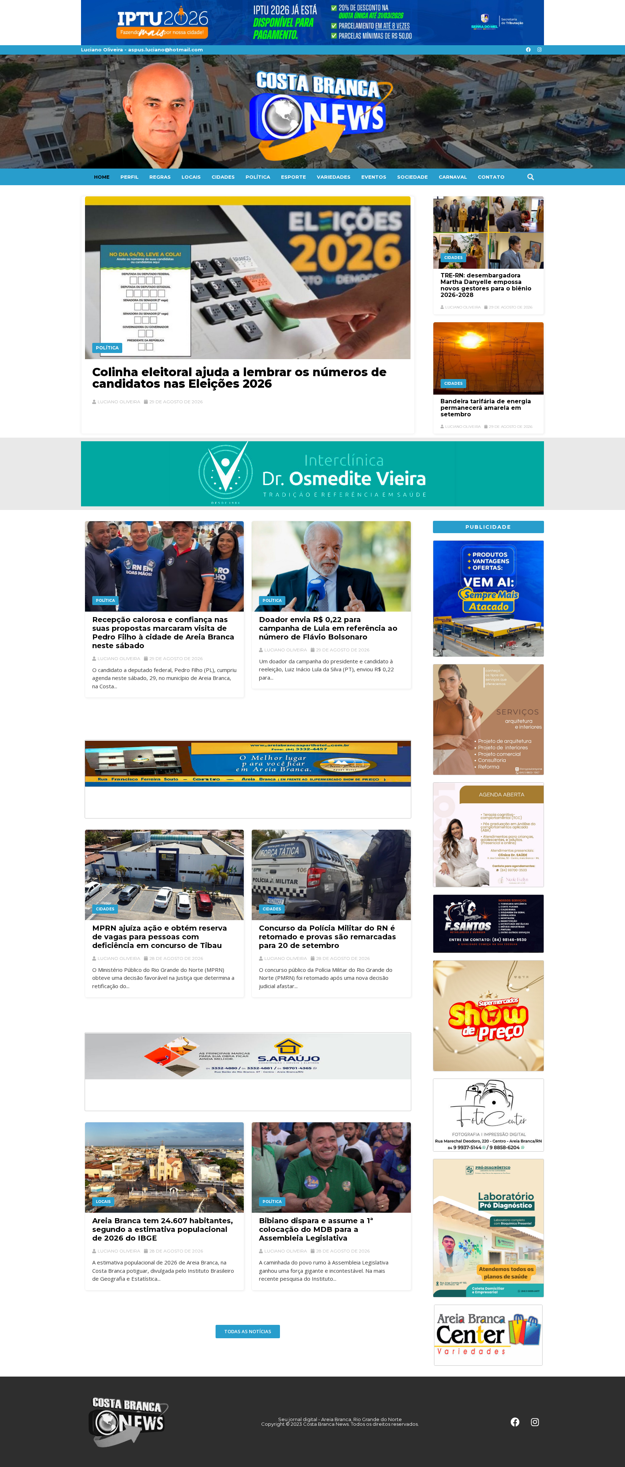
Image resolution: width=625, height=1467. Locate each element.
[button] (530, 177)
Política (107, 347)
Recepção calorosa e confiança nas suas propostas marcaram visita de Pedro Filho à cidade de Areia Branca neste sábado (163, 632)
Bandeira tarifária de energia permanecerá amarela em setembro (486, 408)
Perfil (129, 177)
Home (102, 177)
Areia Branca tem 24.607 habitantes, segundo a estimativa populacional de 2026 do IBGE (162, 1229)
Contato (491, 177)
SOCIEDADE (412, 177)
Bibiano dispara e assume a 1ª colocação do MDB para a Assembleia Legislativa (316, 1229)
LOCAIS (191, 177)
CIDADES (223, 177)
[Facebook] (528, 50)
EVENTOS (373, 177)
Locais (103, 1201)
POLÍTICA (258, 177)
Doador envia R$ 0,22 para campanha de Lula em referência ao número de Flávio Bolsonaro (328, 628)
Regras (160, 177)
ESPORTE (293, 177)
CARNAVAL (453, 177)
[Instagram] (539, 50)
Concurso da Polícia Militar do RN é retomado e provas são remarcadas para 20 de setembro (327, 937)
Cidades (453, 257)
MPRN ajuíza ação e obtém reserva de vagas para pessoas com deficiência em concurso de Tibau (159, 937)
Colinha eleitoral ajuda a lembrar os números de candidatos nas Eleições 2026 (239, 378)
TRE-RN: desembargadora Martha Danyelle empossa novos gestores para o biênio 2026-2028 (486, 285)
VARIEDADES (333, 177)
